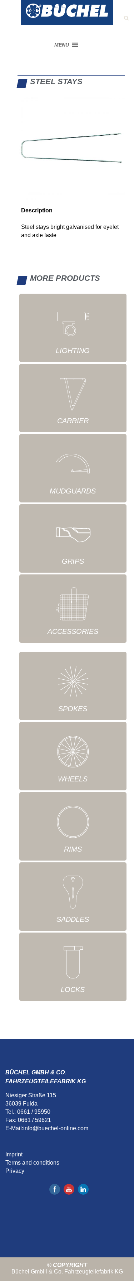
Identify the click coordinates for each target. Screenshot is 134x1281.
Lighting (73, 351)
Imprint (14, 1154)
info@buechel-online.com (55, 1128)
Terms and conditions (32, 1163)
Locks (73, 989)
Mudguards (73, 491)
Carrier (73, 421)
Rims (73, 849)
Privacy (14, 1171)
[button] (61, 45)
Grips (73, 561)
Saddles (72, 919)
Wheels (73, 779)
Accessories (73, 631)
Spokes (72, 709)
